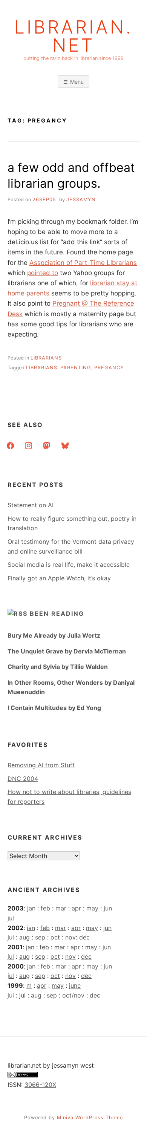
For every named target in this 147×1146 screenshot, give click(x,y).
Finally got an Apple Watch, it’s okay (59, 578)
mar (60, 908)
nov (70, 937)
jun (108, 908)
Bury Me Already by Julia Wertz (54, 635)
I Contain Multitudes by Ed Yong (54, 707)
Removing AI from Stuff (41, 765)
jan (31, 908)
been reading (57, 613)
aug (24, 937)
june (75, 985)
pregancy (109, 367)
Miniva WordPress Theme (90, 1117)
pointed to (42, 273)
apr (76, 908)
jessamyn (81, 199)
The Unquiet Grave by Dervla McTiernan (67, 651)
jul (11, 918)
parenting (75, 367)
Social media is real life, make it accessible (69, 564)
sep (40, 937)
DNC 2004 (23, 778)
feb (45, 908)
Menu (77, 81)
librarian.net (73, 36)
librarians (46, 358)
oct (55, 937)
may (92, 908)
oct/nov (73, 995)
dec (84, 937)
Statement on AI (31, 505)
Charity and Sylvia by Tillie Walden (58, 666)
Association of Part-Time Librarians (83, 262)
